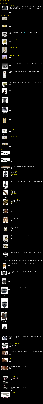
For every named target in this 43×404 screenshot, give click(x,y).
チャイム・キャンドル (23, 25)
